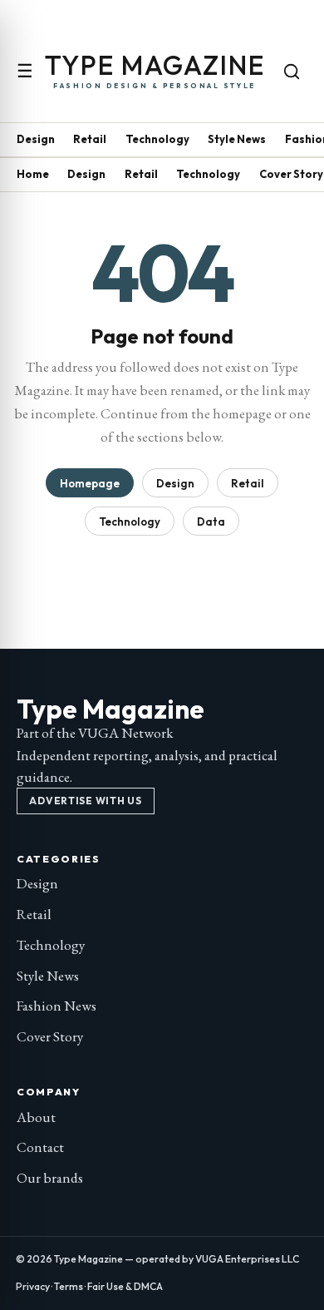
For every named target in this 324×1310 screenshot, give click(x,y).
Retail (89, 139)
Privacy (33, 1286)
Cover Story (291, 173)
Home (33, 173)
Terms (68, 1286)
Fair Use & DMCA (125, 1286)
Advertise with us (85, 800)
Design (36, 139)
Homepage (90, 483)
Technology (157, 139)
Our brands (50, 1178)
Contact (40, 1147)
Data (211, 521)
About (36, 1117)
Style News (237, 139)
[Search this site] (291, 71)
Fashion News (56, 1005)
